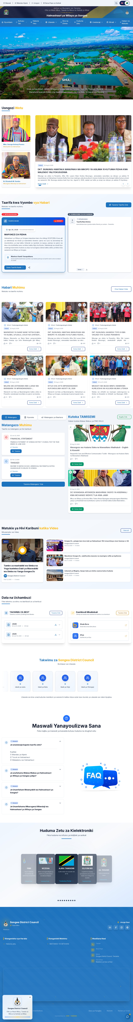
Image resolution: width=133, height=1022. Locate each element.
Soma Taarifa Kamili (13, 271)
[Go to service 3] (63, 903)
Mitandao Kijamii (22, 3)
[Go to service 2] (60, 903)
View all (126, 534)
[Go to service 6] (69, 903)
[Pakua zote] (56, 628)
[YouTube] (110, 931)
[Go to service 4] (65, 903)
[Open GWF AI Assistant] (128, 1017)
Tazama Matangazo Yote (33, 487)
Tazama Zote (55, 616)
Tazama (17, 454)
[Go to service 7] (71, 903)
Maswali (8, 3)
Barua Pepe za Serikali (53, 3)
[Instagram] (121, 931)
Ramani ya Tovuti (124, 1014)
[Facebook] (115, 931)
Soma (79, 273)
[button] (33, 754)
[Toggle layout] (30, 997)
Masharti (110, 1014)
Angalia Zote (123, 420)
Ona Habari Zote (121, 292)
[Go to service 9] (75, 903)
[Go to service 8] (73, 903)
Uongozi (36, 3)
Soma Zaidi (44, 187)
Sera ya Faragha (95, 1014)
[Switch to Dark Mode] (116, 3)
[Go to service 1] (57, 903)
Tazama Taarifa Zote (120, 208)
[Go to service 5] (67, 903)
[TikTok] (127, 931)
